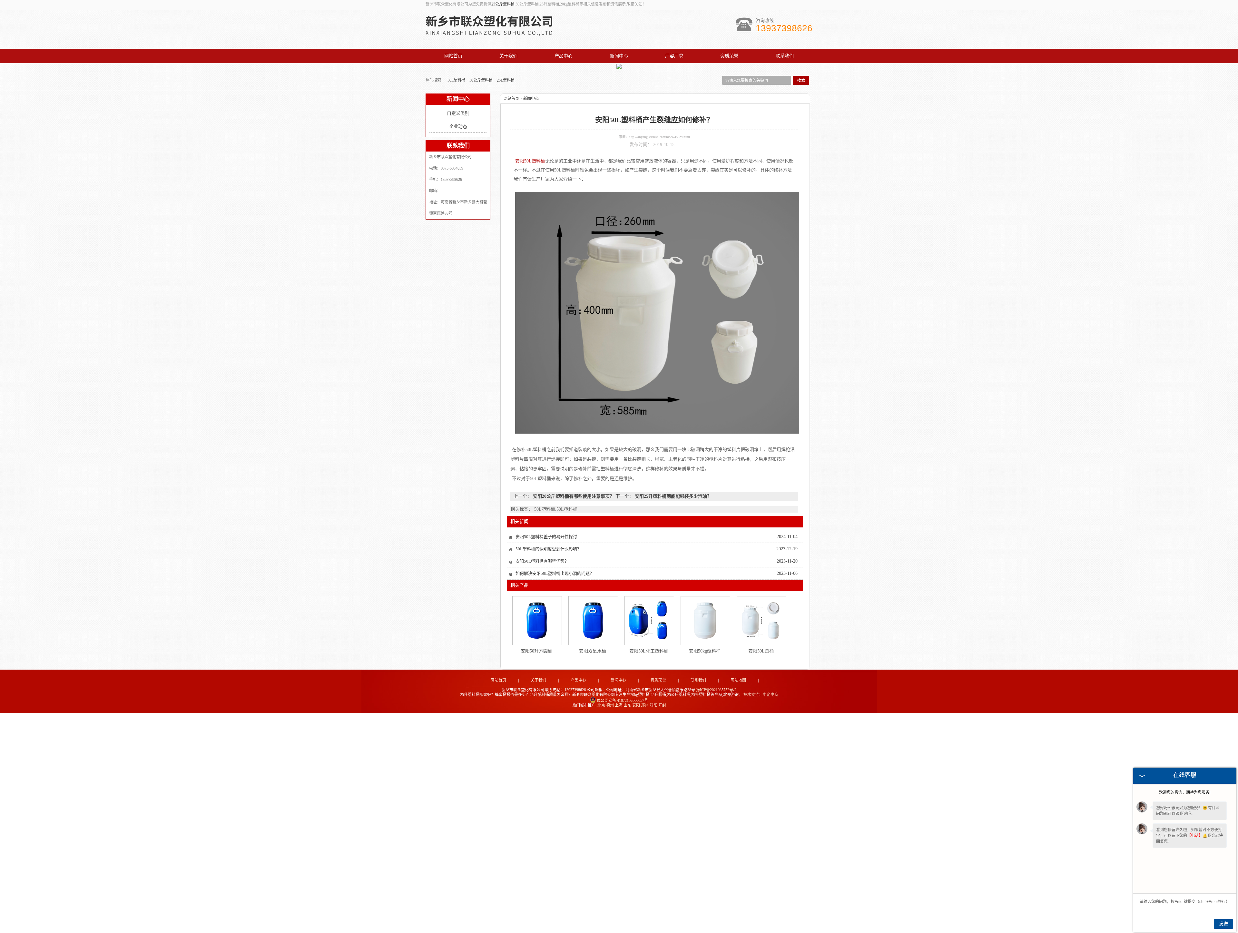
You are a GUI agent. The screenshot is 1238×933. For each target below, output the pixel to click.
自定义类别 (458, 113)
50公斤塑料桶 (481, 80)
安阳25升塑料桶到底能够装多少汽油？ (673, 496)
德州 (610, 705)
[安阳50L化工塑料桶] (649, 620)
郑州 (645, 705)
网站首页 (453, 56)
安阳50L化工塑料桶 (648, 651)
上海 (619, 705)
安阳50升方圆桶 (536, 651)
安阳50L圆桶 (761, 651)
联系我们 (785, 56)
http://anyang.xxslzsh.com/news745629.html (659, 137)
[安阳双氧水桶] (593, 620)
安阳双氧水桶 (592, 651)
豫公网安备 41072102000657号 (622, 700)
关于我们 (508, 56)
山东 (627, 705)
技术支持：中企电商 (760, 694)
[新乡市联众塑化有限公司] (496, 33)
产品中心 (564, 56)
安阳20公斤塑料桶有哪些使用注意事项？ (573, 496)
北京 (601, 705)
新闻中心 (619, 56)
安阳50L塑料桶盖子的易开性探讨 (546, 536)
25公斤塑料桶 (503, 4)
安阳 (636, 705)
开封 (662, 705)
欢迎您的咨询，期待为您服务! (1185, 792)
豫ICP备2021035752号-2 (716, 690)
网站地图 (738, 680)
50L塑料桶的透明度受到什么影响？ (548, 548)
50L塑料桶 (456, 80)
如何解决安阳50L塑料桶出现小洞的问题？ (555, 573)
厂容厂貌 (674, 56)
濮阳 (653, 705)
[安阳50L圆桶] (761, 620)
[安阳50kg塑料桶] (705, 620)
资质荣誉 (729, 56)
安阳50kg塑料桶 (705, 651)
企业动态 (458, 126)
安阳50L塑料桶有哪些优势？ (542, 561)
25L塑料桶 (506, 80)
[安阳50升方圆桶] (537, 620)
